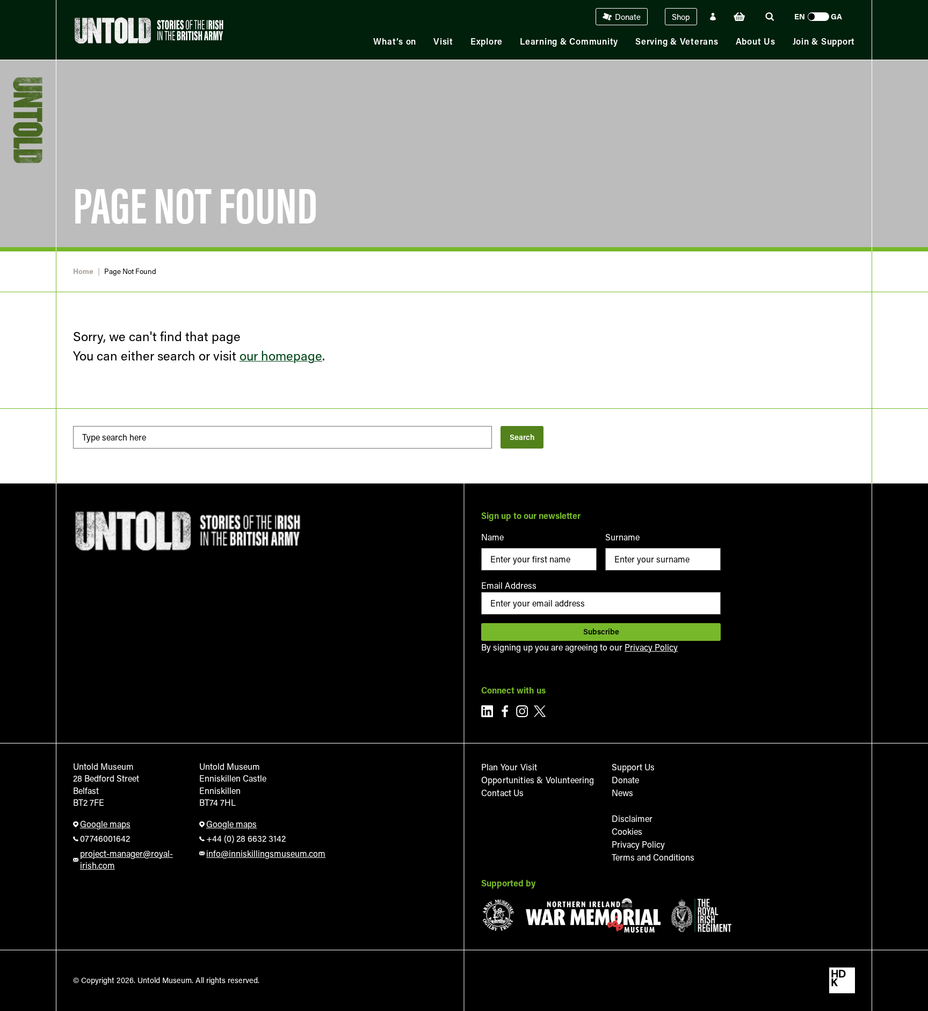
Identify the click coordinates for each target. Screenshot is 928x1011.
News (622, 792)
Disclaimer (632, 818)
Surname (622, 537)
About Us (755, 41)
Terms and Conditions (653, 857)
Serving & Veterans (677, 41)
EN (799, 16)
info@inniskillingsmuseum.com (263, 853)
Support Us (633, 766)
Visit (443, 41)
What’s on (394, 41)
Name (492, 537)
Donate (628, 16)
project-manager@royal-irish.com (126, 859)
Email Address (508, 585)
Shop (681, 16)
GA (836, 16)
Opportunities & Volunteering (537, 779)
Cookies (627, 831)
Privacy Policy (651, 647)
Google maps (105, 823)
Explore (486, 41)
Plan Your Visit (509, 766)
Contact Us (502, 792)
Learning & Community (569, 41)
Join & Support (824, 41)
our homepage (281, 355)
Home (83, 272)
